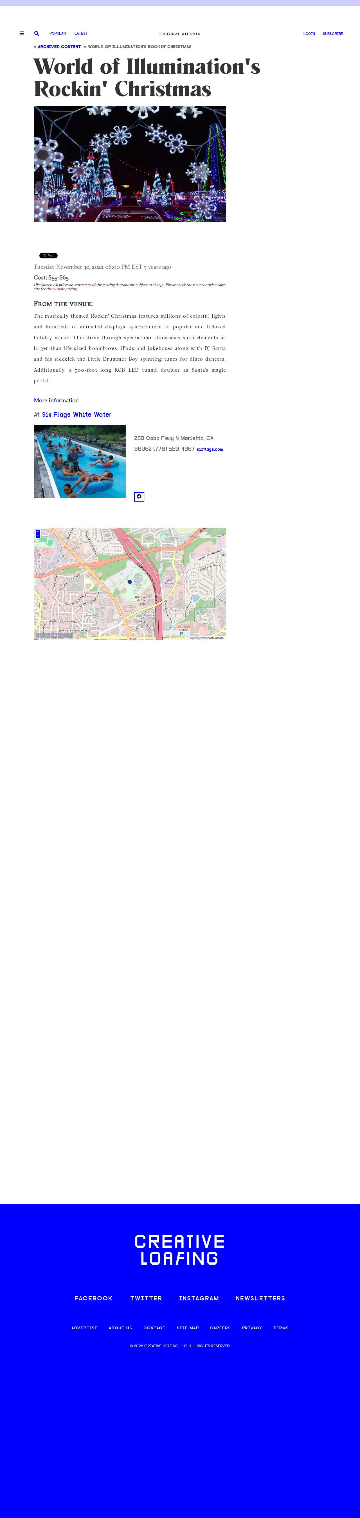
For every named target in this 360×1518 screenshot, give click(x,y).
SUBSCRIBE (333, 34)
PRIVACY (252, 1328)
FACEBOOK (94, 1299)
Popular (58, 33)
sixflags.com (210, 449)
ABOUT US (120, 1328)
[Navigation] (19, 34)
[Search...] (37, 34)
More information (56, 400)
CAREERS (220, 1328)
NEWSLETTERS (260, 1299)
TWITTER (146, 1299)
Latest (81, 33)
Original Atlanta (180, 34)
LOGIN (309, 34)
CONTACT (154, 1328)
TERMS (281, 1328)
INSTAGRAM (199, 1299)
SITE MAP (188, 1328)
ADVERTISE (84, 1328)
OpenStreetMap (198, 638)
